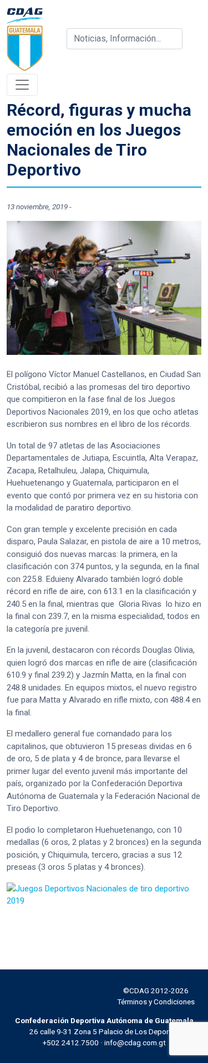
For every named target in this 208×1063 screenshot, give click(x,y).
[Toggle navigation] (22, 85)
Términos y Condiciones (156, 1001)
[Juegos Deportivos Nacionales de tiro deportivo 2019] (104, 894)
